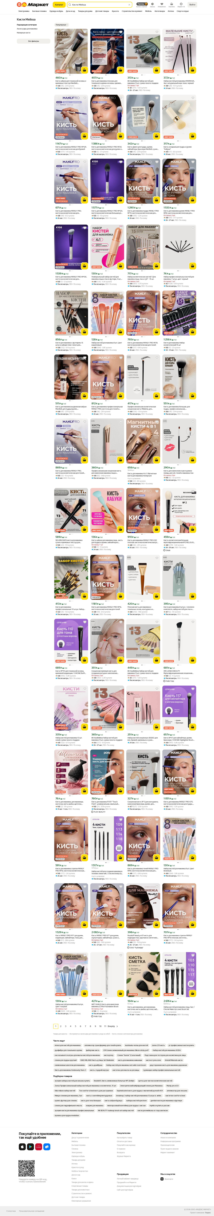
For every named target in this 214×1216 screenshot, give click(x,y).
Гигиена (75, 1149)
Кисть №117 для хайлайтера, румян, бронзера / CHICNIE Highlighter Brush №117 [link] (178, 739)
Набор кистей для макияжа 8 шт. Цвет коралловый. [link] (107, 344)
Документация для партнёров (129, 1186)
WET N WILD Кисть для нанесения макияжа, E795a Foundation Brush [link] (105, 1005)
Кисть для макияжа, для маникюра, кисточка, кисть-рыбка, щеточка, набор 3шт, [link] (143, 1008)
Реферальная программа (170, 1141)
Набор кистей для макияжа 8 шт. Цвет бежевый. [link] (179, 870)
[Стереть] (129, 4)
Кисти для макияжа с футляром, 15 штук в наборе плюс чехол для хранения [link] (69, 344)
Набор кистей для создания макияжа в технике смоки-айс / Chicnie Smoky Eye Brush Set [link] (107, 872)
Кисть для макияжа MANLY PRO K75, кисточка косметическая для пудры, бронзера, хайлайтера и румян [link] (178, 803)
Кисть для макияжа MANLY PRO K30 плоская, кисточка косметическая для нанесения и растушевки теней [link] (143, 541)
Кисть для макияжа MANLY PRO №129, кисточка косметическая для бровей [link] (70, 148)
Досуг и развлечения (80, 1138)
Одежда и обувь (78, 1156)
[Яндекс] (208, 1213)
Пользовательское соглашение (31, 1211)
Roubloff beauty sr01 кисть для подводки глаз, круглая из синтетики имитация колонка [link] (142, 936)
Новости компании (168, 1138)
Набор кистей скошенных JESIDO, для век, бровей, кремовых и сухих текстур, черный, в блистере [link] (143, 739)
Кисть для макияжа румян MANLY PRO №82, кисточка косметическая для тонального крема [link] (179, 212)
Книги (74, 1179)
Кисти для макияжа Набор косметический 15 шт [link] (174, 344)
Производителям (167, 1145)
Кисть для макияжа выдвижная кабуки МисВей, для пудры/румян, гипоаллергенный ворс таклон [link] (70, 408)
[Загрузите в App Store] (22, 1150)
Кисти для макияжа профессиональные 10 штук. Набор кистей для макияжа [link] (69, 608)
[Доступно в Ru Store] (46, 1150)
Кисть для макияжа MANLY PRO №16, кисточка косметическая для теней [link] (107, 608)
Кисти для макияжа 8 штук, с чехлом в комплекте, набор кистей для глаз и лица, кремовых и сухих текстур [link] (179, 608)
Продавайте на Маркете (126, 1182)
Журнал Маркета (124, 1156)
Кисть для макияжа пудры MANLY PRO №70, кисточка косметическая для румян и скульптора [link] (143, 212)
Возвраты (121, 1153)
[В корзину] (84, 70)
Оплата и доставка (124, 1141)
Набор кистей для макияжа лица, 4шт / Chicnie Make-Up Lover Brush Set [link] (179, 1008)
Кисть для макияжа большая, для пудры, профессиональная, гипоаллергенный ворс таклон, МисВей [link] (177, 408)
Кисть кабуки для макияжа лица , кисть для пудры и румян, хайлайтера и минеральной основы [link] (107, 541)
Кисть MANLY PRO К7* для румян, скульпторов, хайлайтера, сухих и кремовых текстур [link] (105, 936)
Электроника (77, 1153)
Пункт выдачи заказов (169, 1149)
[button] (61, 25)
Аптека (74, 1164)
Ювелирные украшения (81, 1201)
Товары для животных (80, 1190)
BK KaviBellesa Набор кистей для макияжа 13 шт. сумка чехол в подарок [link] (143, 82)
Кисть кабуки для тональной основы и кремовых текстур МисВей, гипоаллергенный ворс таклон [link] (70, 82)
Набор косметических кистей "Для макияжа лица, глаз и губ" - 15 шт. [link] (142, 278)
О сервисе (121, 1149)
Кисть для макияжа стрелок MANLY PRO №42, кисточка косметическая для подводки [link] (69, 870)
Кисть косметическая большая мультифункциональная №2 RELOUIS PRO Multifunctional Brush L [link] (179, 541)
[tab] (24, 11)
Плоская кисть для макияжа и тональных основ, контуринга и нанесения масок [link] (140, 608)
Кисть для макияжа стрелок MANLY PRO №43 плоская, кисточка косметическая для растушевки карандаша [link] (178, 936)
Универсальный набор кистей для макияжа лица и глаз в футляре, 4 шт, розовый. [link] (106, 278)
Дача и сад (76, 1175)
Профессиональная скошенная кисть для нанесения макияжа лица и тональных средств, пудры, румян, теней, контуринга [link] (106, 472)
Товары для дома (78, 1160)
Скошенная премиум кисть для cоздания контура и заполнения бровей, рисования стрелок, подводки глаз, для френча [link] (107, 672)
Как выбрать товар (124, 1138)
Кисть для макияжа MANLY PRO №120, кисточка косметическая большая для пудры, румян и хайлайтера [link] (107, 212)
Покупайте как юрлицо (126, 1145)
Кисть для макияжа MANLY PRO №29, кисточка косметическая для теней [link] (143, 344)
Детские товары (78, 1197)
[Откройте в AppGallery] (38, 1150)
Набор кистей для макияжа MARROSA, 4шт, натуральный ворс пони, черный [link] (179, 82)
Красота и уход (78, 1167)
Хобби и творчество (80, 1171)
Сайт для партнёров (125, 1190)
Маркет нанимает (167, 1153)
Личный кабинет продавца (127, 1179)
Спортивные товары (80, 1186)
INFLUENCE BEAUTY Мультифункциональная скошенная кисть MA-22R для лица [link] (178, 672)
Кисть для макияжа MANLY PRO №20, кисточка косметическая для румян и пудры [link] (107, 148)
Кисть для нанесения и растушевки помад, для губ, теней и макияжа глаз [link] (178, 472)
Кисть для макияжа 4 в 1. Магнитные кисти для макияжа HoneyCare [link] (142, 475)
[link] (67, 1045)
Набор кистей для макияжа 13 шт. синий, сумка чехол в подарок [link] (68, 739)
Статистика (11, 1211)
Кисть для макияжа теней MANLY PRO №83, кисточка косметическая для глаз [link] (143, 870)
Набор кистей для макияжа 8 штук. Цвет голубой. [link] (69, 1005)
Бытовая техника (78, 1145)
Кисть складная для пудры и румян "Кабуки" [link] (178, 148)
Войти (192, 4)
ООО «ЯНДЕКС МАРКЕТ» (201, 1209)
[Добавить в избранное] (85, 32)
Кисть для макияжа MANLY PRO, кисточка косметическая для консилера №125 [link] (68, 212)
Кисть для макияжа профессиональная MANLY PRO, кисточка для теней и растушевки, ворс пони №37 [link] (107, 408)
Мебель (75, 1141)
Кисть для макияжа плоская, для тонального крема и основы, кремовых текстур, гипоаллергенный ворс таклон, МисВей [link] (107, 82)
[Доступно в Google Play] (30, 1150)
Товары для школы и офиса (82, 1182)
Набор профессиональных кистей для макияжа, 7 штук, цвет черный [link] (179, 278)
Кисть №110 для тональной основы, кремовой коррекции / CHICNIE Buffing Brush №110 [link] (71, 672)
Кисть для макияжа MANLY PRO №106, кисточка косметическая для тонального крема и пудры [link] (71, 278)
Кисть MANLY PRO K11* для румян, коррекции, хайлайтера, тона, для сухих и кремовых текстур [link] (69, 936)
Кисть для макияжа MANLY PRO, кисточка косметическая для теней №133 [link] (69, 472)
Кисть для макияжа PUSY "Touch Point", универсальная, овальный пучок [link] (105, 803)
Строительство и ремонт (82, 1193)
